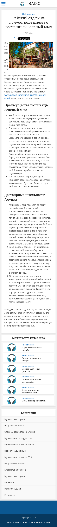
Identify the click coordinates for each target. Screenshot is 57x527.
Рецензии (9, 482)
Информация (28, 14)
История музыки (12, 488)
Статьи (23, 522)
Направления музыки (14, 425)
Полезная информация (39, 522)
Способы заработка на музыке (19, 431)
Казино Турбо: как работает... (31, 370)
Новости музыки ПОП (15, 450)
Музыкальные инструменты (18, 438)
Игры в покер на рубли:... (34, 400)
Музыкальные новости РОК (18, 457)
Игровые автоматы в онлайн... (32, 348)
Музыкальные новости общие (19, 444)
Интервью (9, 495)
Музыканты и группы (14, 419)
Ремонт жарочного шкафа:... (31, 359)
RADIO (34, 3)
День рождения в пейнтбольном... (30, 391)
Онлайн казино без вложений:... (31, 380)
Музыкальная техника (15, 469)
